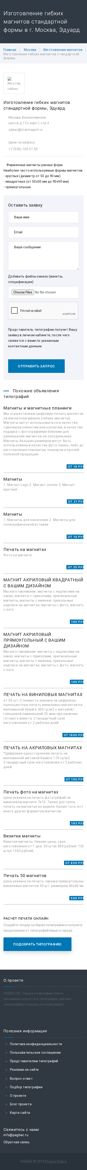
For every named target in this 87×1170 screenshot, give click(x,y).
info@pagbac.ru (15, 1135)
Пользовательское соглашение (35, 1052)
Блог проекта (21, 1104)
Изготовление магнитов (62, 50)
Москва (30, 50)
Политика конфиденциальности (36, 1044)
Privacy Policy (56, 1161)
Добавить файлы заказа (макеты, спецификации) (35, 279)
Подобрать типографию (37, 944)
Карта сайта (20, 1112)
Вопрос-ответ (21, 1078)
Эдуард (57, 108)
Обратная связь (16, 1142)
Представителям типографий (34, 1061)
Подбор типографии (26, 1087)
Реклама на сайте (24, 1069)
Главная (9, 50)
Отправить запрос (36, 366)
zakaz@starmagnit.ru (26, 130)
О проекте (18, 1095)
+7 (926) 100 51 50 (23, 149)
